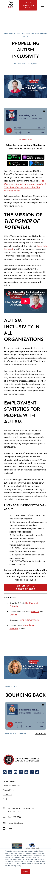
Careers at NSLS (10, 781)
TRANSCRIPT (25, 139)
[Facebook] (5, 772)
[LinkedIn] (15, 772)
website (35, 611)
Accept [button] (25, 871)
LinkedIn (13, 614)
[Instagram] (10, 772)
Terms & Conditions (11, 785)
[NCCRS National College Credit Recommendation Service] (32, 846)
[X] (21, 772)
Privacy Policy (8, 790)
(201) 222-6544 (14, 817)
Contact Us (7, 794)
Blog (5, 798)
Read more (40, 733)
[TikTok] (32, 772)
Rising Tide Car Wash (28, 619)
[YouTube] (26, 772)
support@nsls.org (15, 823)
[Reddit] (37, 772)
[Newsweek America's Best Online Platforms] (17, 846)
